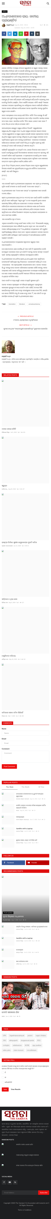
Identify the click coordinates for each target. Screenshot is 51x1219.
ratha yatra (6, 1050)
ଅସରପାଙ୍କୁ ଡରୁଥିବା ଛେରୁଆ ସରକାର (27, 1155)
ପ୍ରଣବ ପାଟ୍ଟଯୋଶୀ (7, 545)
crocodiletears (31, 1050)
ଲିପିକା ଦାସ (5, 602)
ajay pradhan (36, 1045)
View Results (15, 1089)
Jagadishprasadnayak (16, 1035)
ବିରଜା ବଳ (4, 716)
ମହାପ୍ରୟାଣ (20, 817)
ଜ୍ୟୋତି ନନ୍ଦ (10, 25)
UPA (4, 1035)
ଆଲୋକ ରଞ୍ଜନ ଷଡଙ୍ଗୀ (22, 799)
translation (12, 304)
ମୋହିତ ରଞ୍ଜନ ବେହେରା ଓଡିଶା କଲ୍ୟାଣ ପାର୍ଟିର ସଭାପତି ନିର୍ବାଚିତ (31, 806)
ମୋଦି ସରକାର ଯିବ (10, 1012)
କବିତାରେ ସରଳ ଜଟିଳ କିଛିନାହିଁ (12, 712)
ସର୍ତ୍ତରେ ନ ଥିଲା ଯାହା (9, 599)
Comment (5, 749)
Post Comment (9, 766)
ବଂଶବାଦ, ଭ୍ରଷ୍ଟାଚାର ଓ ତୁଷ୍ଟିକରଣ (25, 320)
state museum (18, 1050)
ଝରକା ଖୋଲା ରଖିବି (9, 429)
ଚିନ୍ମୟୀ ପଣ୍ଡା (6, 920)
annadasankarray (34, 304)
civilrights (6, 1045)
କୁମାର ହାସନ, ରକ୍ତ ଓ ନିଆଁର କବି (26, 840)
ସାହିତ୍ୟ (5, 11)
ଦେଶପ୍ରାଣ (19, 950)
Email (4, 739)
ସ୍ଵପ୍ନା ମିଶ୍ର (19, 952)
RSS (38, 1040)
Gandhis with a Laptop (24, 828)
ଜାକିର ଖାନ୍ (4, 489)
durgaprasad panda (27, 1040)
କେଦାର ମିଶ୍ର (19, 831)
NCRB (27, 1045)
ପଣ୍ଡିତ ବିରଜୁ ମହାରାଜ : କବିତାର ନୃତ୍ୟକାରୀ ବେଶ (31, 926)
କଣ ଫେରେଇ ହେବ (22, 961)
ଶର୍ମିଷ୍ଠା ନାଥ (5, 659)
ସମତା (17, 810)
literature (22, 304)
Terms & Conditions (24, 1210)
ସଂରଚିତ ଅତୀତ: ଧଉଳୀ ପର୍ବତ (24, 1144)
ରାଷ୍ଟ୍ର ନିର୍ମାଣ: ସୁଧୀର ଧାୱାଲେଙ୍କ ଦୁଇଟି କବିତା (19, 542)
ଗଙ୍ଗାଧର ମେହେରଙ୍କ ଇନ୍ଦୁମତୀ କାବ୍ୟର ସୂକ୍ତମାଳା (29, 795)
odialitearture (17, 1045)
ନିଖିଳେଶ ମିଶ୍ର (5, 432)
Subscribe (43, 1193)
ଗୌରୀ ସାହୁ (18, 964)
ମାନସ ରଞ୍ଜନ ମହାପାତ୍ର (22, 819)
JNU (4, 1040)
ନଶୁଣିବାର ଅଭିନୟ (9, 656)
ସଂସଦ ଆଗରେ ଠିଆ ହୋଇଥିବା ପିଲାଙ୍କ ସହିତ (29, 1165)
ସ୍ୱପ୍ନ (4, 485)
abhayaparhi (13, 1040)
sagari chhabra (41, 1035)
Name (4, 729)
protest (30, 1035)
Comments (7, 723)
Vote (5, 1089)
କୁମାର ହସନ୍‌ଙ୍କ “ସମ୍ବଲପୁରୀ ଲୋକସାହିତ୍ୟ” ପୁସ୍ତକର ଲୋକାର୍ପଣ (25, 329)
